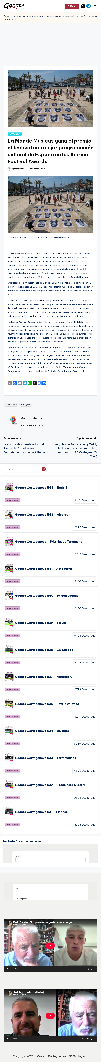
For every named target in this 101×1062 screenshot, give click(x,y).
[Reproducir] (7, 969)
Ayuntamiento (11, 405)
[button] (72, 6)
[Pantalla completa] (92, 969)
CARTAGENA (14, 134)
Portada (7, 16)
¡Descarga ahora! (12, 500)
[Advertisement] (50, 41)
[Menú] (95, 6)
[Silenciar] (88, 969)
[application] (50, 945)
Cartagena (25, 405)
